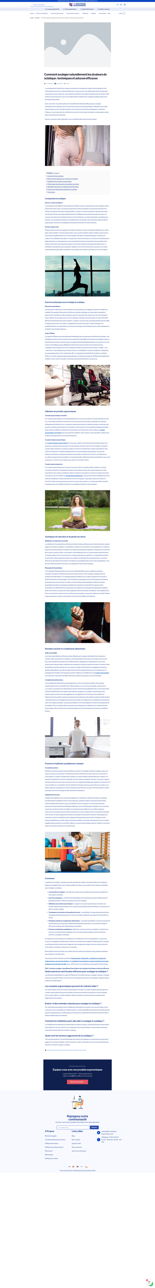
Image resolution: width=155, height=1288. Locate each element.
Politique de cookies (51, 1158)
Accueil (31, 18)
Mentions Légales (51, 1136)
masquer (56, 173)
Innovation (37, 18)
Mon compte (121, 4)
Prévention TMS (82, 1050)
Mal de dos (75, 1050)
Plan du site (48, 1151)
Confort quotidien (51, 1050)
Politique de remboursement (54, 1147)
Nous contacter (77, 1147)
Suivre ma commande (79, 1151)
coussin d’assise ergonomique (57, 443)
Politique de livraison (51, 1143)
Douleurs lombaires (59, 1050)
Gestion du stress (69, 1050)
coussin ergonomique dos (74, 476)
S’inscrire (94, 1127)
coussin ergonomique (102, 673)
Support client (117, 4)
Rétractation (49, 1155)
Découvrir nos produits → (77, 1082)
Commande (124, 4)
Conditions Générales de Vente (55, 1140)
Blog (73, 1136)
